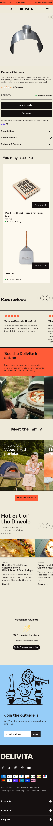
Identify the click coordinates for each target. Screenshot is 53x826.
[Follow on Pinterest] (22, 768)
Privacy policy (22, 791)
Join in (36, 734)
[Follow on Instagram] (16, 768)
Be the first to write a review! (26, 647)
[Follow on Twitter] (9, 768)
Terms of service (38, 791)
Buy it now (26, 113)
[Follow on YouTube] (29, 768)
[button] (41, 298)
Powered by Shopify (30, 787)
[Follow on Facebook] (3, 768)
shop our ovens (25, 497)
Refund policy (7, 791)
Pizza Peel (10, 273)
